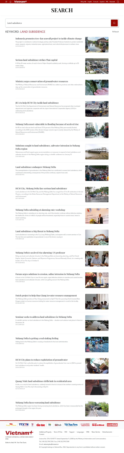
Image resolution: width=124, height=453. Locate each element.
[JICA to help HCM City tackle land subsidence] (96, 109)
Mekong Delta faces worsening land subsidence (38, 402)
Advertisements (107, 432)
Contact (41, 434)
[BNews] (50, 425)
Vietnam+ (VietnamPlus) (20, 1)
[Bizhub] (58, 425)
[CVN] (85, 425)
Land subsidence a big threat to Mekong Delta (37, 231)
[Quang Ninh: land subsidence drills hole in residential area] (96, 387)
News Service (96, 432)
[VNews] (32, 425)
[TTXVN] (23, 425)
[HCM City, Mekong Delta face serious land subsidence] (96, 194)
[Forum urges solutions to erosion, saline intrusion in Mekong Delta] (96, 280)
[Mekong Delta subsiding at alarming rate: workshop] (96, 216)
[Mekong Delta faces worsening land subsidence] (96, 408)
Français (95, 2)
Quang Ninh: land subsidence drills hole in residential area (43, 381)
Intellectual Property (45, 432)
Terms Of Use (58, 432)
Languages (80, 432)
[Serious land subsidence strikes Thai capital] (96, 66)
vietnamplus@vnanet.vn (51, 444)
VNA (87, 432)
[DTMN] (98, 425)
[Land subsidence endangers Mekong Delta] (96, 173)
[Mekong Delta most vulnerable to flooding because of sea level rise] (96, 130)
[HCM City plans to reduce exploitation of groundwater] (96, 366)
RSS (66, 432)
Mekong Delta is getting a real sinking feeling (37, 338)
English (90, 2)
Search (62, 10)
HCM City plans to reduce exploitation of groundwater (42, 359)
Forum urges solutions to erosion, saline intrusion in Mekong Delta (48, 274)
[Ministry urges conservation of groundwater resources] (96, 87)
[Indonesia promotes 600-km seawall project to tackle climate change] (96, 44)
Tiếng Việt (83, 2)
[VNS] (71, 425)
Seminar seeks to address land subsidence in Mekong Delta (44, 316)
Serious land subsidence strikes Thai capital (36, 59)
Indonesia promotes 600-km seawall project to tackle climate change (49, 38)
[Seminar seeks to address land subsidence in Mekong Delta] (96, 323)
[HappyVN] (11, 425)
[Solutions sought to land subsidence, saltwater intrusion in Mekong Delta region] (96, 151)
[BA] (112, 425)
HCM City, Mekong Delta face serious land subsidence (41, 188)
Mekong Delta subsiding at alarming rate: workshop (40, 209)
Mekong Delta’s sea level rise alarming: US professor (40, 252)
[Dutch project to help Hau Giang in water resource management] (96, 301)
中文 (107, 1)
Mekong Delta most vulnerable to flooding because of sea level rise (47, 124)
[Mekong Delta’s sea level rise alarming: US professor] (96, 259)
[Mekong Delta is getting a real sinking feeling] (96, 344)
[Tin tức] (40, 425)
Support (71, 432)
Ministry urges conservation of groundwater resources (42, 81)
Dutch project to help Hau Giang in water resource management (46, 295)
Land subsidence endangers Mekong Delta (36, 167)
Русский (112, 1)
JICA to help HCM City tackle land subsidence (37, 102)
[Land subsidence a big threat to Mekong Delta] (96, 237)
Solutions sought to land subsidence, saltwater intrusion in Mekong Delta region (48, 147)
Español (102, 2)
